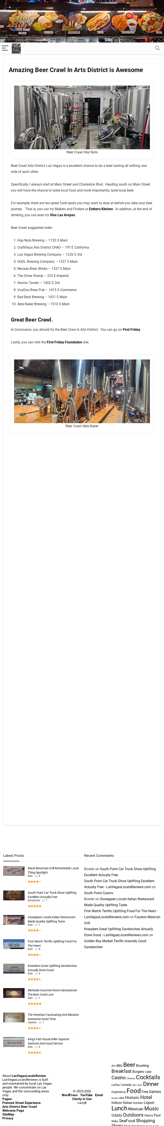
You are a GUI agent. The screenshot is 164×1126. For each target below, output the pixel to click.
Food (134, 1090)
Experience (118, 1092)
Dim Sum (137, 1085)
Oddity (116, 1115)
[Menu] (5, 48)
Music (151, 1108)
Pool (157, 1115)
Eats (30, 875)
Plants (148, 1115)
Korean (138, 1103)
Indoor (116, 1102)
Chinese (131, 1078)
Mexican (136, 1109)
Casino (118, 1077)
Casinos (32, 1022)
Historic (132, 1097)
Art (113, 1065)
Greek (114, 1098)
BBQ (119, 1066)
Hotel (146, 1097)
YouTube (86, 1095)
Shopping (145, 1120)
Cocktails (148, 1077)
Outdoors (133, 1115)
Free (145, 1092)
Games (155, 1091)
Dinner (151, 1084)
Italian (127, 1103)
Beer (129, 1064)
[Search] (157, 48)
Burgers (138, 1072)
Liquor (149, 1102)
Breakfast (121, 1071)
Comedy (126, 1085)
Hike (121, 1098)
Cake (148, 1071)
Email (99, 1095)
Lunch (119, 1108)
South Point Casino (98, 893)
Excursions (34, 900)
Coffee (115, 1085)
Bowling (142, 1065)
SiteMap (8, 1114)
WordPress (70, 1095)
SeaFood (127, 1120)
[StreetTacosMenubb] (82, 2)
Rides (114, 1121)
